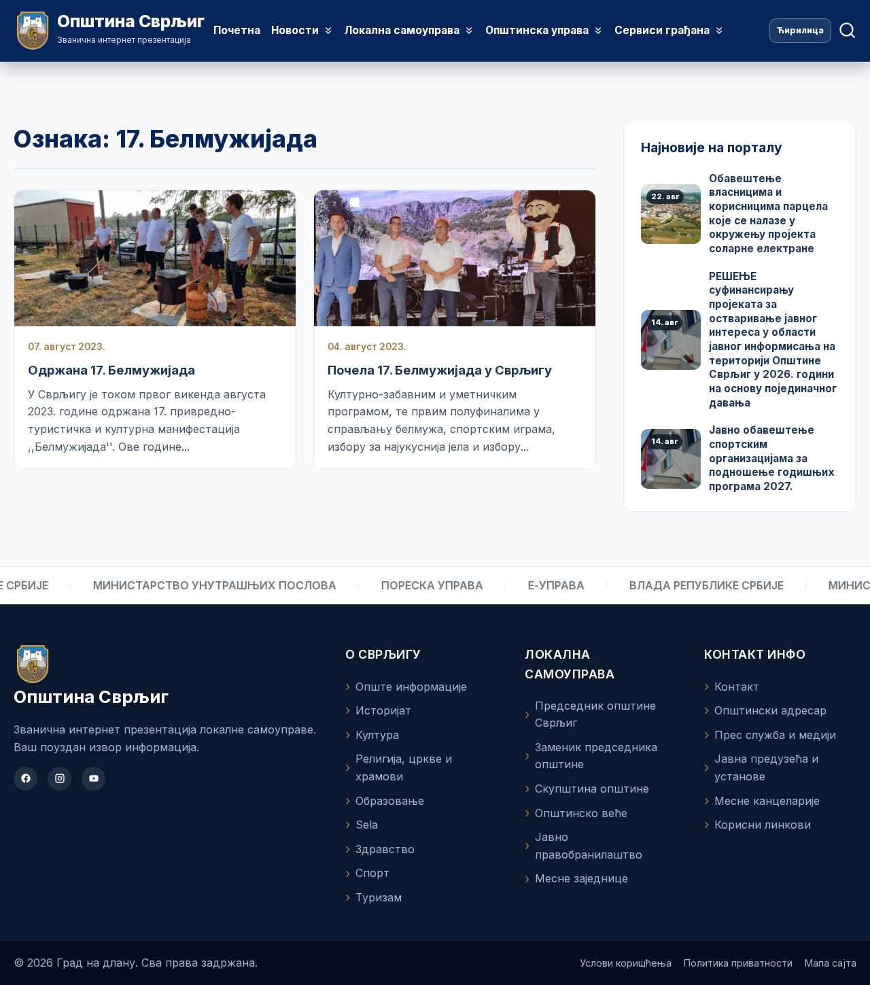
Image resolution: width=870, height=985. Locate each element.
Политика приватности (738, 963)
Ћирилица (800, 30)
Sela (366, 824)
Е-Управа (536, 585)
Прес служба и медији (775, 735)
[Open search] (847, 30)
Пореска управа (412, 585)
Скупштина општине (592, 788)
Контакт (736, 686)
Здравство (385, 849)
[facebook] (25, 779)
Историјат (383, 710)
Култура (377, 735)
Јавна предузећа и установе (766, 767)
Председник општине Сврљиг (595, 714)
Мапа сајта (830, 963)
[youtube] (93, 779)
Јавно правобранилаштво (588, 845)
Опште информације (411, 686)
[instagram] (59, 779)
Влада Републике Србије (686, 585)
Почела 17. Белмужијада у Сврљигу (440, 369)
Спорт (372, 873)
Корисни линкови (762, 824)
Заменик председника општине (596, 756)
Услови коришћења (626, 963)
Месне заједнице (581, 878)
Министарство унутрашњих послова (194, 585)
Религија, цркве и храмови (403, 767)
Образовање (389, 801)
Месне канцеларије (767, 801)
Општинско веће (581, 813)
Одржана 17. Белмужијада (111, 369)
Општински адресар (770, 710)
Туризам (378, 897)
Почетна (236, 30)
